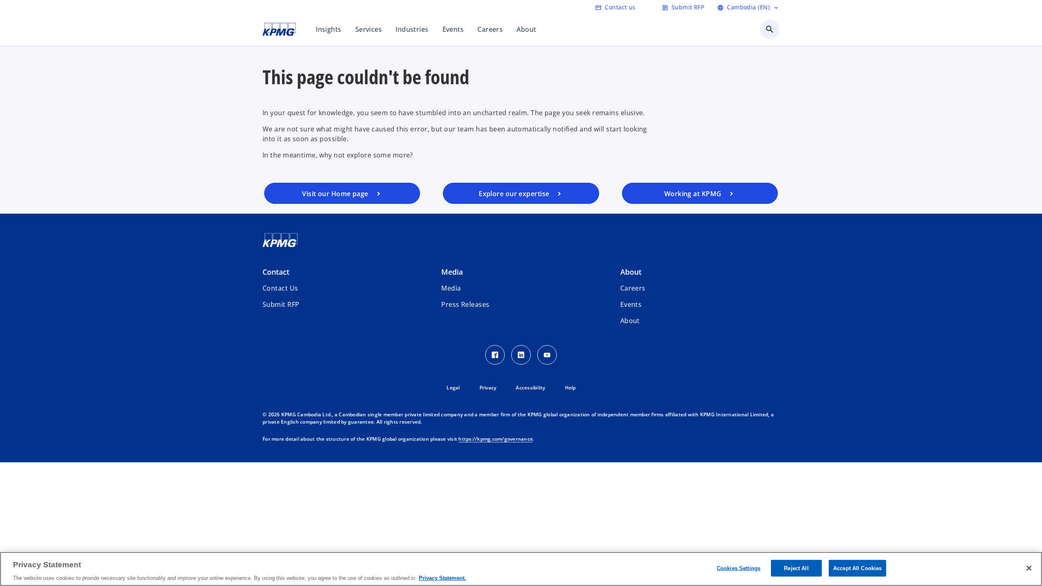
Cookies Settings (738, 568)
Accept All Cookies (857, 568)
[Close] (1029, 568)
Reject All (796, 568)
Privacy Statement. (442, 578)
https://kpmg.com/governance (495, 438)
